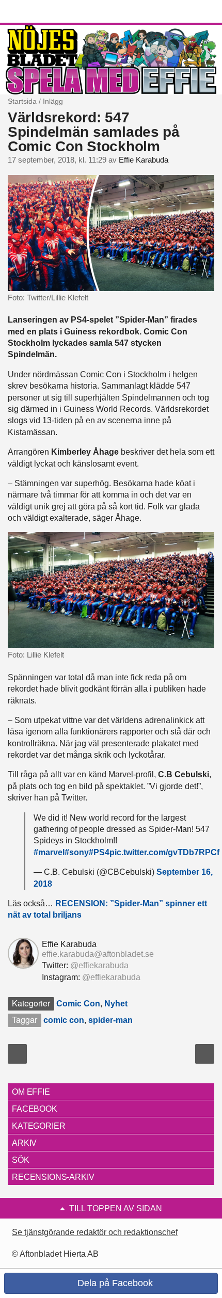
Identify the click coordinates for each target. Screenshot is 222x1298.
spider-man (110, 1020)
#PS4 (99, 852)
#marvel (49, 852)
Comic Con (78, 1003)
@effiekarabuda (99, 965)
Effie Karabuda (143, 160)
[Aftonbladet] (46, 12)
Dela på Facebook (114, 1283)
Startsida (22, 101)
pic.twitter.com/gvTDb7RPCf (164, 852)
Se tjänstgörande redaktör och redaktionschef (95, 1232)
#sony (77, 852)
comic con (63, 1020)
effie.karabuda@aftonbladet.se (98, 954)
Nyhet (116, 1003)
